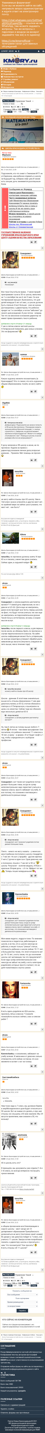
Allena (23, 534)
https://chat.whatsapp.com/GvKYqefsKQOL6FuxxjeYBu (22, 21)
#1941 (3, 598)
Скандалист (25, 253)
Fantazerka (25, 983)
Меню (11, 51)
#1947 (3, 1050)
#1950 (3, 1222)
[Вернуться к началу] (42, 248)
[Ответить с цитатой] (31, 242)
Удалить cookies (7, 1409)
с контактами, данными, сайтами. (23, 194)
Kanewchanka (21, 894)
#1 (2, 170)
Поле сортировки (22, 1298)
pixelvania (22, 1135)
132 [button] (20, 112)
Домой (4, 51)
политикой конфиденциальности (14, 1369)
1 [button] (30, 109)
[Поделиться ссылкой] (35, 242)
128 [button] (37, 109)
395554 (7, 107)
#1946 (3, 1007)
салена (23, 354)
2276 (14, 107)
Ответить (9, 101)
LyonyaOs (22, 1391)
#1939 (3, 495)
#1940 (3, 553)
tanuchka (19, 471)
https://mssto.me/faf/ (26, 1189)
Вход (39, 50)
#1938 (3, 418)
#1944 (3, 835)
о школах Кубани (25, 222)
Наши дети (39, 91)
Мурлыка (6, 155)
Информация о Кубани (28, 91)
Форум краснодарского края (22, 1425)
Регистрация (43, 50)
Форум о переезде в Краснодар (12, 91)
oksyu (5, 583)
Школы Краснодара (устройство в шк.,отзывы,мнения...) (20, 167)
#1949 (3, 1159)
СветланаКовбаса (10, 1077)
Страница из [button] (12, 109)
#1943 (3, 778)
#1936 (3, 277)
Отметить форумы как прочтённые (15, 1413)
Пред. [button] (25, 109)
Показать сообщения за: (22, 1291)
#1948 (3, 1092)
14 (20, 107)
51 (24, 107)
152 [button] (28, 112)
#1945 (3, 913)
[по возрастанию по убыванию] (22, 1306)
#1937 (3, 375)
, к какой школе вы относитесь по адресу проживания (24, 216)
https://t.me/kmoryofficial (16, 40)
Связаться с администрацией (13, 1405)
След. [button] (33, 112)
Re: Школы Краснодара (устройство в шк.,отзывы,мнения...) (21, 372)
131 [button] (15, 112)
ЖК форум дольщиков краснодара (22, 1423)
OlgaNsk (6, 403)
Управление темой (23, 101)
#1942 (3, 684)
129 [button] (4, 112)
